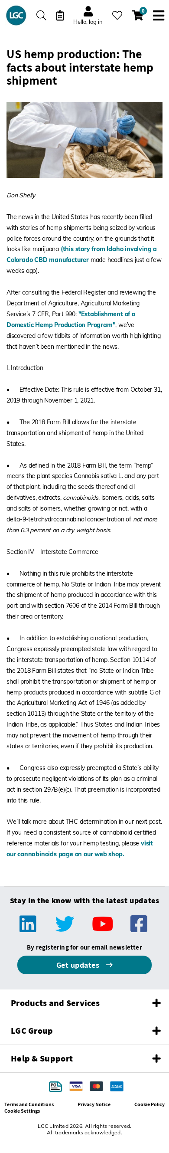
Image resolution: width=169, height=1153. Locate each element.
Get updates (78, 965)
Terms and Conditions (29, 1104)
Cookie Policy (149, 1104)
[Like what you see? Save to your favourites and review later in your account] (117, 15)
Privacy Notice (94, 1104)
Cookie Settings (22, 1110)
